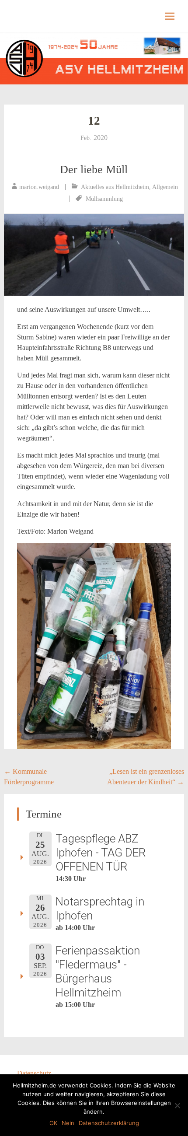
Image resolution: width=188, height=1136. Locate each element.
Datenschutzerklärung (109, 1122)
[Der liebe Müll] (94, 255)
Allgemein (165, 187)
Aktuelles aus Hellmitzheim (115, 187)
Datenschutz (34, 1073)
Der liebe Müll (94, 169)
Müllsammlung (104, 199)
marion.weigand (39, 187)
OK (53, 1122)
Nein (68, 1122)
